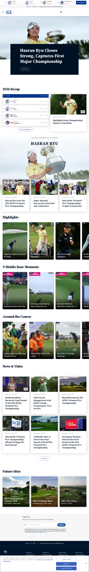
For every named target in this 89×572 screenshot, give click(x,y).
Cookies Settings (66, 559)
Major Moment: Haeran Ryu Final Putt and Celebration (44, 203)
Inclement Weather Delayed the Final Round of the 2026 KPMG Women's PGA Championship (72, 442)
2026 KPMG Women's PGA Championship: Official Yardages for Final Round (15, 440)
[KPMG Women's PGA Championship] (9, 12)
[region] (44, 563)
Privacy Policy (62, 552)
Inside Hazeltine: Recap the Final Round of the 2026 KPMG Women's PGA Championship (16, 403)
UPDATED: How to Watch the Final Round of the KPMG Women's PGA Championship (43, 442)
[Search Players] (61, 12)
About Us (28, 552)
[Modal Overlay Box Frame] (44, 526)
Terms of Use (78, 552)
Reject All (66, 564)
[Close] (86, 563)
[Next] (74, 2)
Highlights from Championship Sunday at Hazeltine (67, 121)
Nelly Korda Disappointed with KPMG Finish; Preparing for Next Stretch (42, 403)
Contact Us (46, 552)
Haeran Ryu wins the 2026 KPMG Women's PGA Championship (15, 203)
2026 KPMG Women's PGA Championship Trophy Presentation (72, 203)
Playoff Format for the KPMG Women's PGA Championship (72, 400)
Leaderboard (81, 2)
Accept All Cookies (66, 568)
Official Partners (47, 555)
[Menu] (4, 12)
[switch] (20, 3)
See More (45, 459)
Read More (25, 69)
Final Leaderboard (25, 130)
